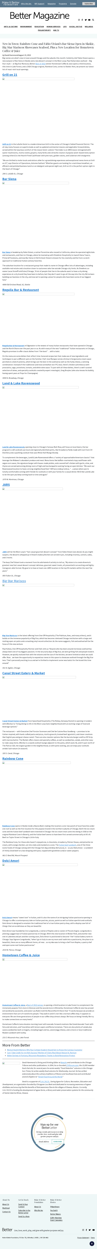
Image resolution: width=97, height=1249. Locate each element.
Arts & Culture (11, 26)
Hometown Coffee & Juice (13, 1005)
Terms (93, 1238)
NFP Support (39, 3)
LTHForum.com (72, 1065)
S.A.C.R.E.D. (44, 1081)
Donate (73, 3)
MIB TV (56, 30)
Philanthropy (44, 30)
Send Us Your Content (23, 1205)
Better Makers (55, 1214)
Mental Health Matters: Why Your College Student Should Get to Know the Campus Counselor (44, 1050)
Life (65, 26)
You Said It (54, 1210)
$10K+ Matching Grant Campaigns (56, 1219)
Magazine (52, 3)
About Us (5, 1204)
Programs (63, 3)
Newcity (64, 1062)
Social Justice (75, 26)
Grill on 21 (9, 74)
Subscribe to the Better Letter (24, 1211)
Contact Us (6, 1212)
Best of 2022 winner (35, 1005)
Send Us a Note (23, 1216)
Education (39, 26)
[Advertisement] (48, 1179)
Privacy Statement (83, 1238)
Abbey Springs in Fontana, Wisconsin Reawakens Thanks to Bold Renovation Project (41, 1055)
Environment (26, 26)
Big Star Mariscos (14, 581)
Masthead (5, 1208)
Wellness (89, 26)
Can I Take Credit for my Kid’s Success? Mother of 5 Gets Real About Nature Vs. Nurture (41, 1052)
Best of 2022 (40, 63)
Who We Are (38, 1210)
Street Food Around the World (50, 1077)
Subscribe (57, 1142)
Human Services (54, 26)
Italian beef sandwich (67, 845)
